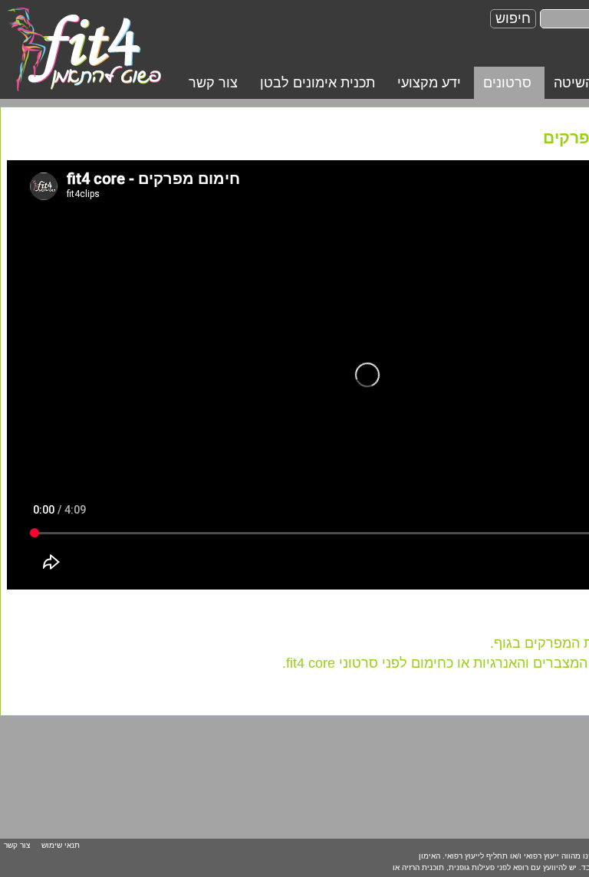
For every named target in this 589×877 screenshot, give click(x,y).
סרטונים (507, 82)
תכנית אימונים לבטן (317, 82)
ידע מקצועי (429, 82)
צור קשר (213, 82)
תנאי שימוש (60, 845)
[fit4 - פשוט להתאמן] (84, 48)
